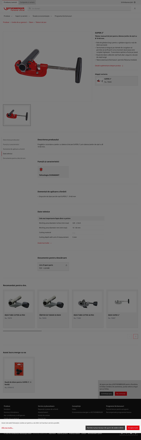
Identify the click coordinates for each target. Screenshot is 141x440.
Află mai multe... (7, 428)
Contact (83, 433)
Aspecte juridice (62, 433)
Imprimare (52, 433)
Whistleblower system (95, 433)
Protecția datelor (74, 433)
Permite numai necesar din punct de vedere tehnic (105, 428)
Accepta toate (133, 428)
